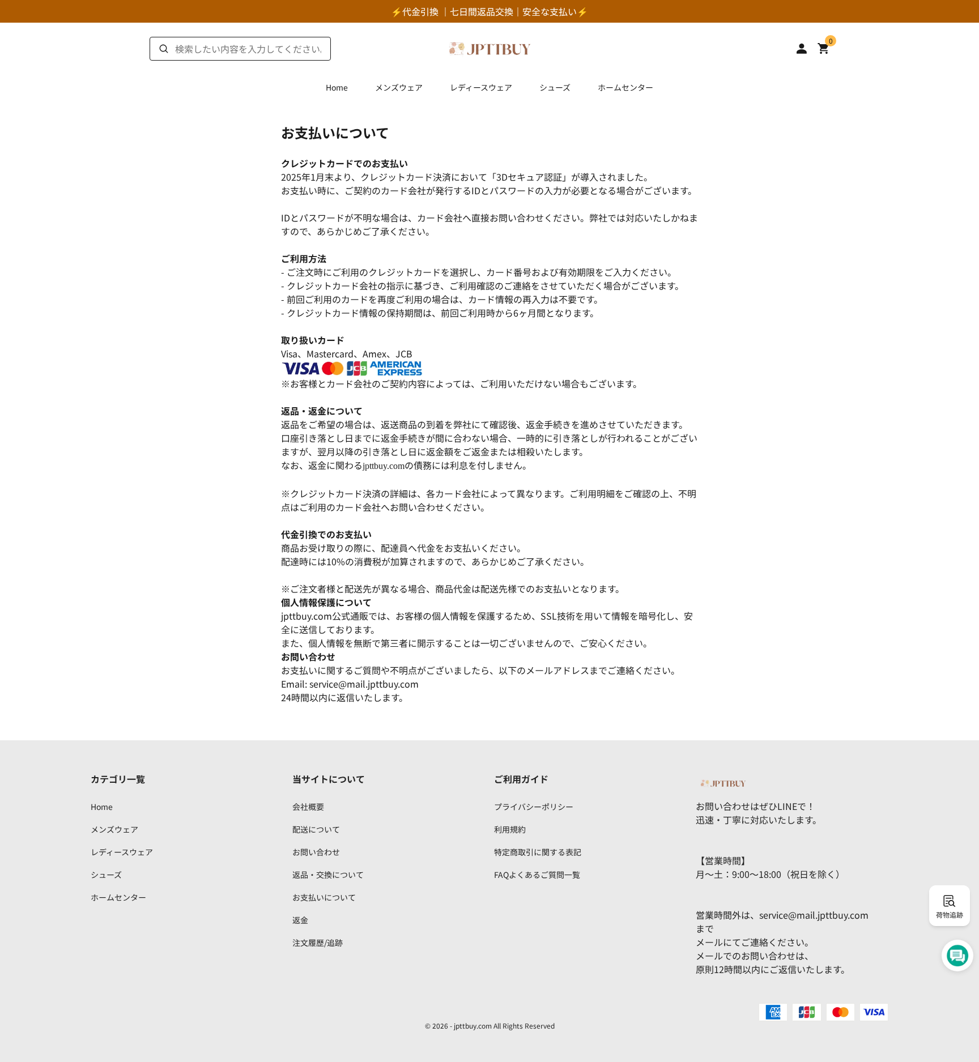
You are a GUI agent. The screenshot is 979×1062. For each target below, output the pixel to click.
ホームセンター (625, 87)
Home (337, 87)
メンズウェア (399, 87)
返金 (300, 919)
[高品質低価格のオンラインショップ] (489, 47)
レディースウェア (481, 87)
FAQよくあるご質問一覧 (537, 874)
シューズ (555, 87)
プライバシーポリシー (533, 806)
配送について (316, 829)
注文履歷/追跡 (317, 942)
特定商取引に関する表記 (537, 852)
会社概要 (308, 806)
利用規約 (510, 829)
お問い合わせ (316, 852)
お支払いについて (324, 897)
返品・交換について (328, 874)
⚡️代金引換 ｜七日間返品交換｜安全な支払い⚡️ (489, 11)
